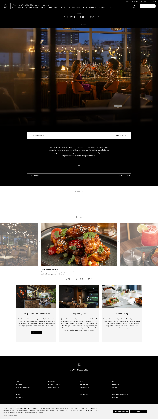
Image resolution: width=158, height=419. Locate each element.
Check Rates (147, 6)
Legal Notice (14, 415)
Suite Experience (89, 7)
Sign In (145, 1)
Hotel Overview (17, 7)
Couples (102, 7)
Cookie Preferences (121, 411)
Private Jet (116, 384)
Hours (74, 24)
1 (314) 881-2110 (120, 135)
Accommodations (32, 7)
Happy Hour (84, 205)
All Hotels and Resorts (131, 1)
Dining (63, 7)
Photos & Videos (75, 7)
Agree (139, 411)
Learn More (36, 339)
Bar (38, 205)
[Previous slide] (39, 242)
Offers (43, 7)
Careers (18, 394)
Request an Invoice (54, 384)
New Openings (84, 387)
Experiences (53, 7)
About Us (19, 384)
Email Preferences (54, 391)
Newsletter (84, 394)
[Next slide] (118, 242)
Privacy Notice (7, 415)
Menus (83, 24)
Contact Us (19, 397)
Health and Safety (22, 391)
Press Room (84, 384)
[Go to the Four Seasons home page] (5, 6)
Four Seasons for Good (24, 387)
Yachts (114, 387)
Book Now (36, 332)
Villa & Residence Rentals (120, 394)
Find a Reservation (54, 387)
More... (110, 7)
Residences (115, 391)
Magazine (83, 391)
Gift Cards (115, 397)
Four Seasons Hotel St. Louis (30, 5)
